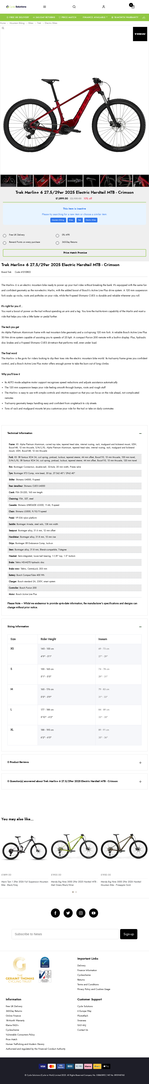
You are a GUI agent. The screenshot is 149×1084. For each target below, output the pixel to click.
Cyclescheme (84, 975)
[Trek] (140, 34)
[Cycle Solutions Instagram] (80, 913)
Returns (81, 980)
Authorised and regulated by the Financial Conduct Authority (35, 1049)
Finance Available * (95, 17)
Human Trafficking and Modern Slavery (25, 1044)
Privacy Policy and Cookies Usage (93, 989)
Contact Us (82, 1030)
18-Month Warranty (126, 17)
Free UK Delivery (19, 17)
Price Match (69, 17)
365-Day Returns (45, 17)
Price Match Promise (75, 252)
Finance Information (87, 970)
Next (144, 860)
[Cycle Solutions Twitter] (68, 913)
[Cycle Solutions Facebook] (55, 913)
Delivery (81, 966)
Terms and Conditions (88, 984)
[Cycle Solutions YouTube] (93, 913)
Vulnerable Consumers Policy (20, 1035)
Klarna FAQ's (12, 1025)
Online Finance (13, 1016)
